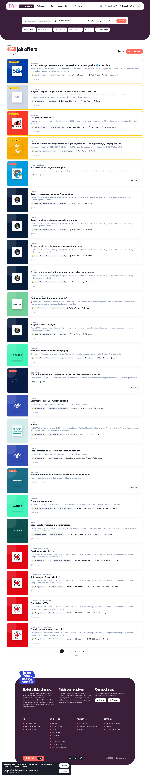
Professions (73, 29)
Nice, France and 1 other (76, 434)
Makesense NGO (30, 729)
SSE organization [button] (38, 101)
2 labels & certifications (75, 534)
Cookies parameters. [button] (11, 772)
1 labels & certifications (68, 101)
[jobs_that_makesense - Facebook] (81, 758)
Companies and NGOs (59, 6)
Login (54, 738)
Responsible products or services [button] (43, 151)
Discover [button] (134, 180)
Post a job (55, 735)
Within (42, 29)
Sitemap (109, 726)
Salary (87, 29)
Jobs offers (25, 6)
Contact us (83, 723)
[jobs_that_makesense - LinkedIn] (70, 758)
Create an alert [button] (134, 51)
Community (56, 732)
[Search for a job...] (101, 6)
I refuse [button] (64, 771)
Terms (81, 729)
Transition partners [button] (39, 75)
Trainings (40, 6)
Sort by (15, 54)
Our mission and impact (33, 726)
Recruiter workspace (59, 747)
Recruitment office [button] (39, 534)
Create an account (58, 741)
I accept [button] (64, 765)
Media (77, 6)
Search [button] (121, 21)
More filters (104, 30)
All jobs (54, 723)
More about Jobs (31, 723)
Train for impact (57, 726)
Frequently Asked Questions (88, 726)
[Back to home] (27, 678)
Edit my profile (57, 744)
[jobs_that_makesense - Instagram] (75, 758)
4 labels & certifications (76, 75)
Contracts (58, 29)
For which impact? (66, 21)
